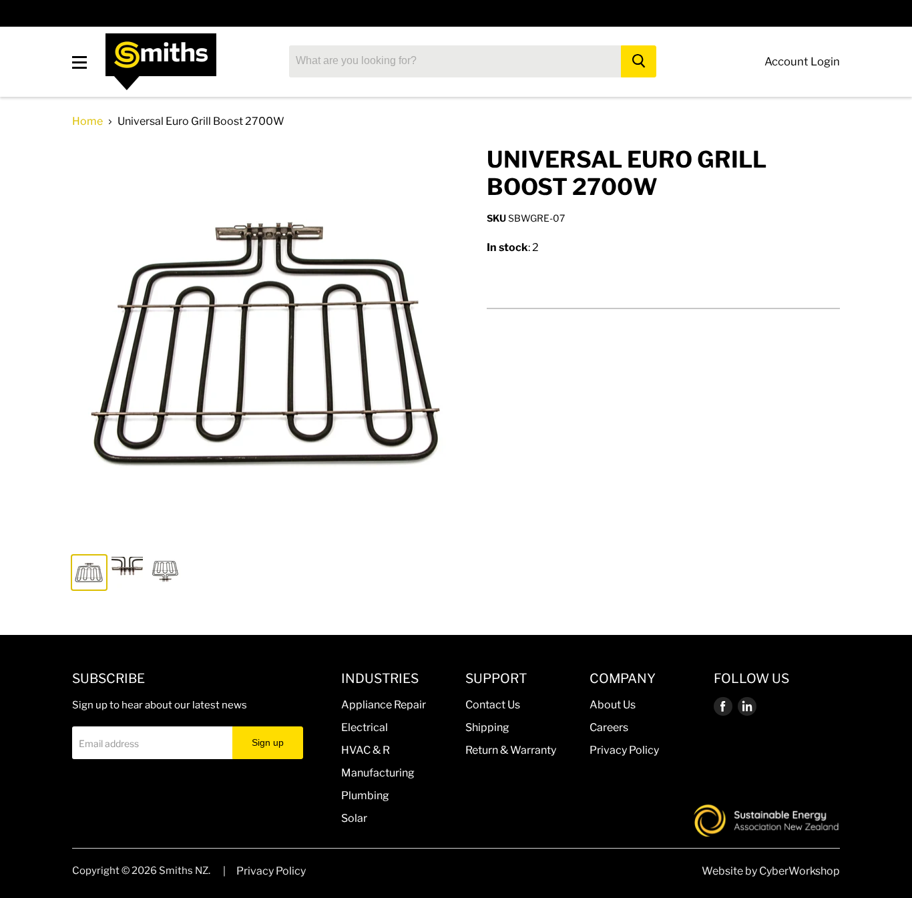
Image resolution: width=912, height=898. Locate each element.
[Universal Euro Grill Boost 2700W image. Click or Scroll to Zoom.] (269, 343)
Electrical (364, 727)
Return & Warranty (510, 750)
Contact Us (492, 704)
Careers (609, 727)
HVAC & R (365, 750)
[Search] (638, 61)
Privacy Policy (624, 750)
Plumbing (365, 795)
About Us (613, 704)
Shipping (487, 727)
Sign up (268, 742)
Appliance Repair (383, 704)
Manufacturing (378, 772)
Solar (354, 818)
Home (87, 122)
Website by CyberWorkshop (771, 871)
